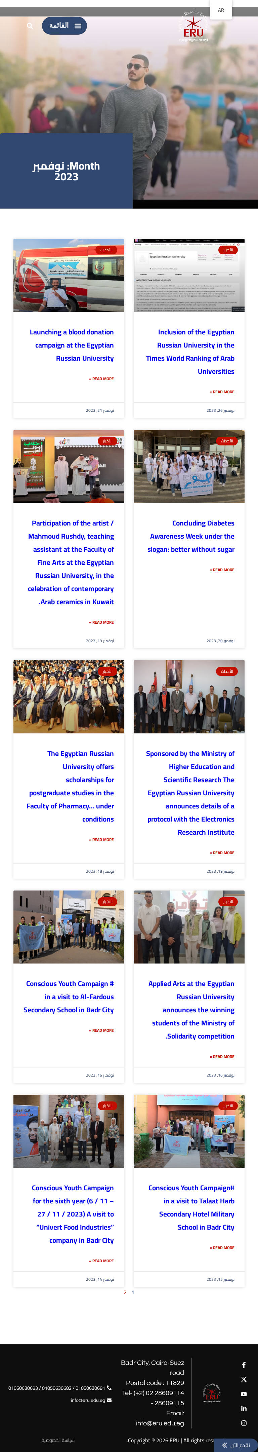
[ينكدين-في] (244, 1408)
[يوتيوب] (244, 1394)
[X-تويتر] (244, 1379)
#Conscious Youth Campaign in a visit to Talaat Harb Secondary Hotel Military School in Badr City (191, 1207)
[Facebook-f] (244, 1365)
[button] (78, 25)
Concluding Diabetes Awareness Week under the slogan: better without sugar (190, 536)
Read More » (222, 392)
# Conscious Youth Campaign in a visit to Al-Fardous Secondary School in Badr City (69, 996)
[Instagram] (244, 1423)
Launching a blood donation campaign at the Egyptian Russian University (72, 345)
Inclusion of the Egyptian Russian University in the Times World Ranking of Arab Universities (190, 351)
